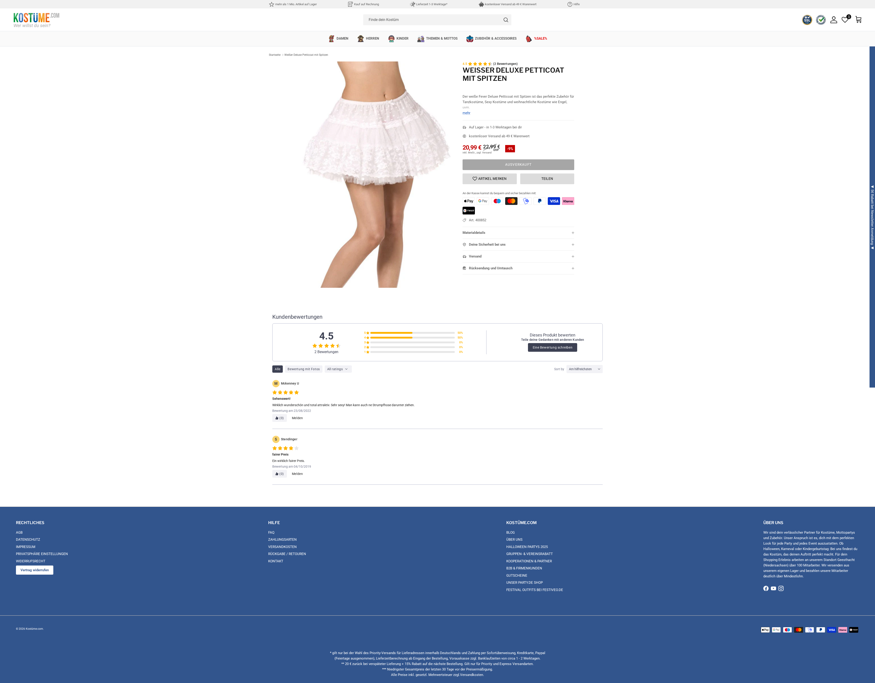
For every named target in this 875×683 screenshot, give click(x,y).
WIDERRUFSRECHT (30, 561)
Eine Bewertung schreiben (552, 347)
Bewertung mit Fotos (304, 369)
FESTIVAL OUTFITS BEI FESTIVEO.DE (534, 590)
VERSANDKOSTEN (282, 547)
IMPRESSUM (25, 547)
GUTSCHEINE (516, 575)
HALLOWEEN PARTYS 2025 (527, 547)
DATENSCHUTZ (28, 540)
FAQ (271, 532)
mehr (466, 113)
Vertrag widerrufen (35, 570)
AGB (19, 532)
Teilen (547, 179)
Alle (277, 369)
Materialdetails (474, 233)
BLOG (510, 532)
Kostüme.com (34, 628)
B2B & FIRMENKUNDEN (524, 568)
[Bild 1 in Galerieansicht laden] (377, 174)
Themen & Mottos (442, 38)
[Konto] (834, 20)
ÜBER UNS (514, 540)
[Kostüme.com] (36, 19)
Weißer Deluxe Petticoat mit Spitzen (306, 54)
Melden (297, 418)
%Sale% (540, 38)
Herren (372, 38)
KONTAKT (275, 561)
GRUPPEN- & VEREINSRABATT (529, 554)
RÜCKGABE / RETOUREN (287, 554)
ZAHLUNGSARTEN (282, 540)
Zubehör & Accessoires (496, 38)
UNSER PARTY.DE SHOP (524, 583)
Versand (475, 256)
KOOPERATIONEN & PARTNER (529, 561)
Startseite (275, 54)
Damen (342, 38)
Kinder (402, 38)
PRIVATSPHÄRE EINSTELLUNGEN (42, 554)
